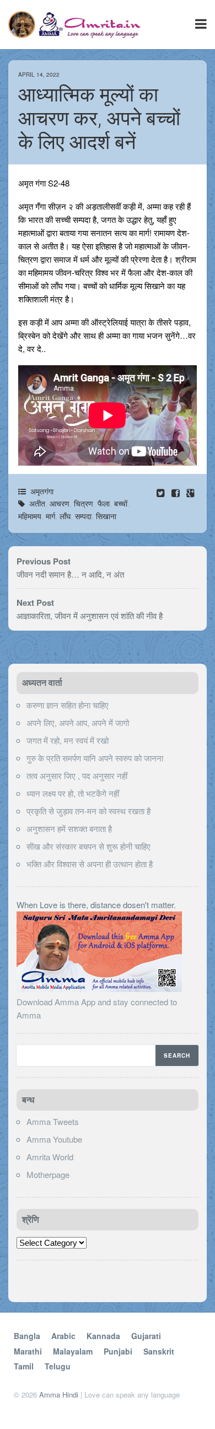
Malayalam (73, 1351)
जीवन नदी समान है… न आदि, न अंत (70, 574)
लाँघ (65, 515)
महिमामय (29, 515)
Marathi (28, 1351)
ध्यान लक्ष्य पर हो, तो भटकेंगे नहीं (72, 793)
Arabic (63, 1335)
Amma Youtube (54, 1139)
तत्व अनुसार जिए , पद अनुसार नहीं (76, 775)
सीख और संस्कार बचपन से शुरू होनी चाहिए (88, 846)
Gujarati (146, 1335)
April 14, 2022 (39, 74)
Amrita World (49, 1157)
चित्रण (83, 503)
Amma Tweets (52, 1121)
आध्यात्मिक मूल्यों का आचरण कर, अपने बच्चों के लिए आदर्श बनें (99, 118)
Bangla (27, 1335)
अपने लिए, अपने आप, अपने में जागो (77, 722)
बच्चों (120, 503)
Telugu (58, 1366)
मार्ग (50, 515)
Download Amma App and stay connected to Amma (97, 1008)
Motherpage (47, 1174)
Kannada (103, 1335)
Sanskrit (158, 1351)
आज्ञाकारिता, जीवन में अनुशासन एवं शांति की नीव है (90, 615)
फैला (104, 503)
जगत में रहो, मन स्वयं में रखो (67, 740)
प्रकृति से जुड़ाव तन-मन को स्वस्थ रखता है (88, 811)
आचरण (59, 503)
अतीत (37, 503)
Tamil (24, 1366)
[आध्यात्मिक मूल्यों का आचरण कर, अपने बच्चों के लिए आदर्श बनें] (176, 492)
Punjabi (118, 1351)
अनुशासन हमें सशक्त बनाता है (69, 828)
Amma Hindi (58, 1394)
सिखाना (106, 515)
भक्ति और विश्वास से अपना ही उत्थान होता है (89, 864)
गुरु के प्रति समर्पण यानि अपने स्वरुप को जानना (94, 758)
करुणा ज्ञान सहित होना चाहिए (67, 705)
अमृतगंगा (41, 491)
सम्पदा (83, 515)
